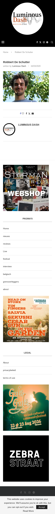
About (6, 362)
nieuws (6, 236)
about (6, 289)
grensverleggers (11, 281)
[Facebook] (37, 42)
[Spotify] (47, 42)
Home (5, 52)
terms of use (9, 378)
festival (6, 259)
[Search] (51, 42)
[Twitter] (40, 42)
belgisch (7, 274)
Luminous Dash (19, 66)
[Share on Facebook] (26, 113)
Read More (28, 511)
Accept (41, 507)
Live (5, 251)
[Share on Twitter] (29, 113)
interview (7, 266)
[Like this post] (23, 113)
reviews (6, 244)
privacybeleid (9, 370)
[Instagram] (44, 42)
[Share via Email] (33, 113)
